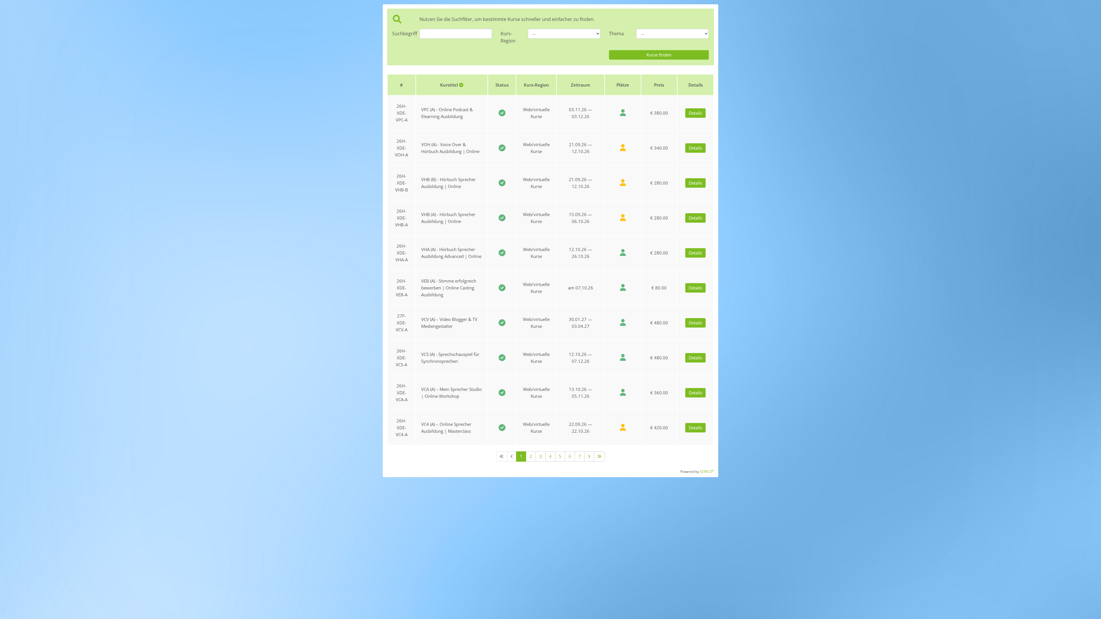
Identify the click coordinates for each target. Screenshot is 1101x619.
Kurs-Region (508, 37)
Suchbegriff (401, 33)
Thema (616, 33)
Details (695, 113)
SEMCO (707, 471)
